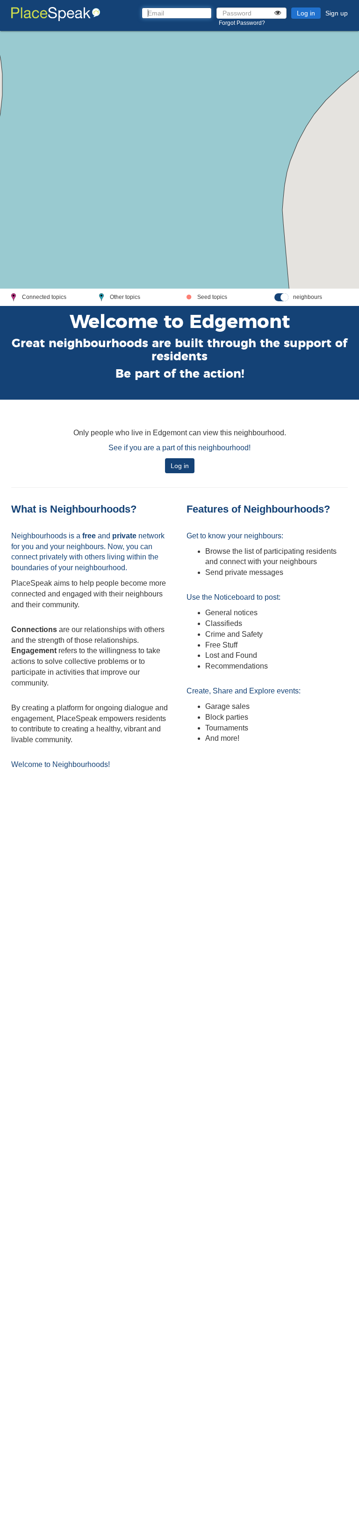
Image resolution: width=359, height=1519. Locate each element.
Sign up (336, 13)
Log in (306, 13)
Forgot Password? (242, 23)
